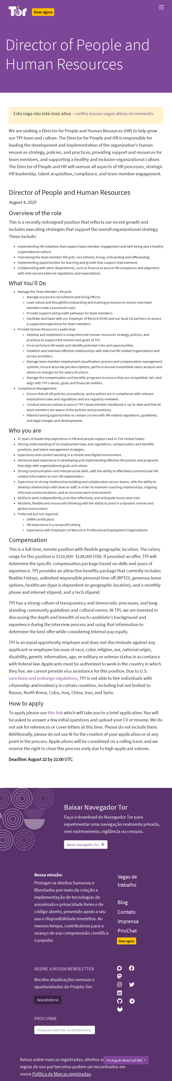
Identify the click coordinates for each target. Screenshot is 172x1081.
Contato (126, 911)
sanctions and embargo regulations (43, 678)
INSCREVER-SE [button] (48, 1000)
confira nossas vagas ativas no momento (113, 113)
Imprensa (128, 921)
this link (55, 713)
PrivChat (127, 930)
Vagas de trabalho (127, 880)
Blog (123, 902)
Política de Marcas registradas (61, 1074)
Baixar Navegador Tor (83, 844)
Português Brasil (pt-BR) (124, 1060)
